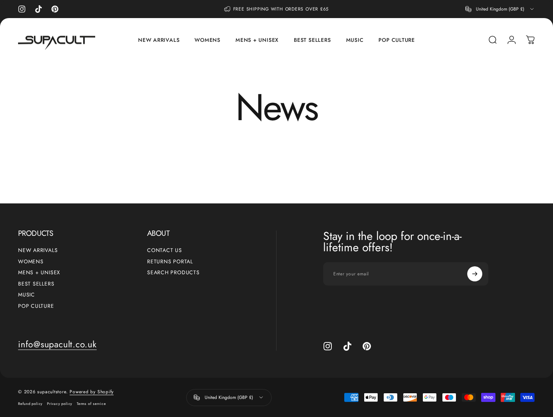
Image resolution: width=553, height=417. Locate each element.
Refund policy (30, 403)
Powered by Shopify (92, 391)
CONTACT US (164, 250)
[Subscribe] (474, 273)
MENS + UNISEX (39, 272)
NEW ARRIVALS (38, 250)
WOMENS (31, 261)
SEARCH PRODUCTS (173, 272)
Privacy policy (59, 403)
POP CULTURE (36, 306)
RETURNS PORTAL (170, 261)
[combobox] (500, 9)
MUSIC (26, 295)
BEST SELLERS (36, 284)
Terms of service (91, 403)
